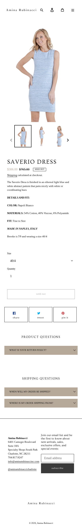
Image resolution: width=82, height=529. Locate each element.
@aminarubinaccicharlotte (22, 469)
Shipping (12, 175)
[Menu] (74, 10)
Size (9, 253)
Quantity (11, 268)
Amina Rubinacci (45, 523)
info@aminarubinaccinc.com (23, 461)
